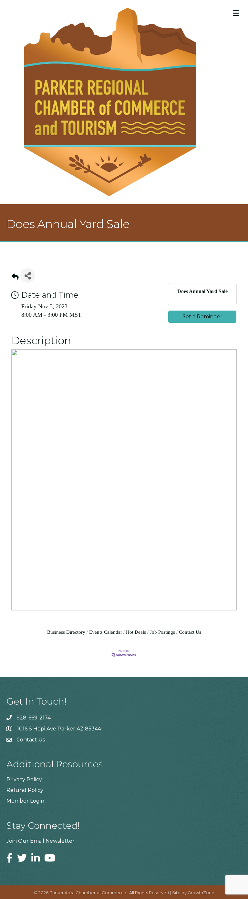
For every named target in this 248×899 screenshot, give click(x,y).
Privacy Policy (24, 779)
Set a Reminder (202, 316)
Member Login (25, 801)
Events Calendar (105, 632)
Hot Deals (136, 632)
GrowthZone (201, 892)
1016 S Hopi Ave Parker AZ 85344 (59, 729)
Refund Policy (24, 790)
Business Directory (66, 632)
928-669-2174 (33, 718)
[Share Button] (27, 275)
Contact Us (190, 632)
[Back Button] (15, 277)
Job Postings (162, 632)
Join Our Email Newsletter (40, 841)
